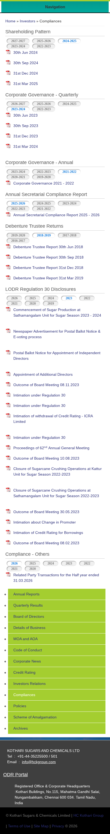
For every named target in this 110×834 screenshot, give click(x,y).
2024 (51, 298)
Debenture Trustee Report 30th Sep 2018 (48, 257)
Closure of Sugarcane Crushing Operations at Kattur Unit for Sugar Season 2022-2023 (57, 471)
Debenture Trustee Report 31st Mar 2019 (48, 278)
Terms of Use (19, 826)
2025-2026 (44, 41)
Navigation (55, 7)
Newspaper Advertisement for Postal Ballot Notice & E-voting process (56, 334)
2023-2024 (18, 46)
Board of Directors (28, 616)
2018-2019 (44, 235)
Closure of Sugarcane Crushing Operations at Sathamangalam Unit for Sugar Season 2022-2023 (56, 493)
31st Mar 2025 (25, 83)
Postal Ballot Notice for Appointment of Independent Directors (56, 356)
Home (10, 21)
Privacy (58, 826)
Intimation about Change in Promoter (44, 522)
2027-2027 (18, 41)
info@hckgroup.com (39, 762)
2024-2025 (69, 41)
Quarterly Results (28, 605)
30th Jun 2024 (25, 52)
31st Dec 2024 (25, 73)
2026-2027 (18, 104)
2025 (32, 298)
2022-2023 (44, 46)
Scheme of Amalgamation (35, 717)
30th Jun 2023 (25, 115)
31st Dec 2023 (25, 136)
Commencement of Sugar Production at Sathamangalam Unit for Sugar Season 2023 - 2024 (57, 312)
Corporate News (27, 661)
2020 (32, 303)
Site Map (41, 826)
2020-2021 (18, 177)
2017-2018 (69, 235)
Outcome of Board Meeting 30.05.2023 (46, 512)
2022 (87, 298)
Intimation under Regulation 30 (39, 395)
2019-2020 (44, 177)
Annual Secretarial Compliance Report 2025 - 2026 (56, 215)
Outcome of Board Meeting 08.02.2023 (46, 543)
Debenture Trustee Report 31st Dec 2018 (48, 267)
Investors (27, 21)
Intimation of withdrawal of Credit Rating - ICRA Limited (53, 419)
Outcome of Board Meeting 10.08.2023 (46, 458)
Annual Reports (26, 594)
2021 (14, 303)
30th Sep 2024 (25, 63)
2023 (69, 298)
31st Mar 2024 (25, 146)
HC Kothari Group (88, 815)
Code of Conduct (27, 650)
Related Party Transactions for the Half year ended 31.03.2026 (56, 578)
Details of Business (29, 628)
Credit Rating (24, 672)
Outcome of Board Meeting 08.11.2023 (46, 385)
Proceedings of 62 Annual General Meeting (51, 447)
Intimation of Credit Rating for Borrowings (48, 532)
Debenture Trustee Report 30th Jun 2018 (48, 247)
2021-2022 (69, 172)
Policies (19, 706)
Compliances (24, 695)
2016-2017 (18, 241)
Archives (20, 728)
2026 (14, 298)
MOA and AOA (25, 639)
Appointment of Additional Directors (43, 374)
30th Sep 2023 (25, 126)
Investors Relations (29, 683)
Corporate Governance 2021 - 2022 (43, 183)
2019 (51, 303)
